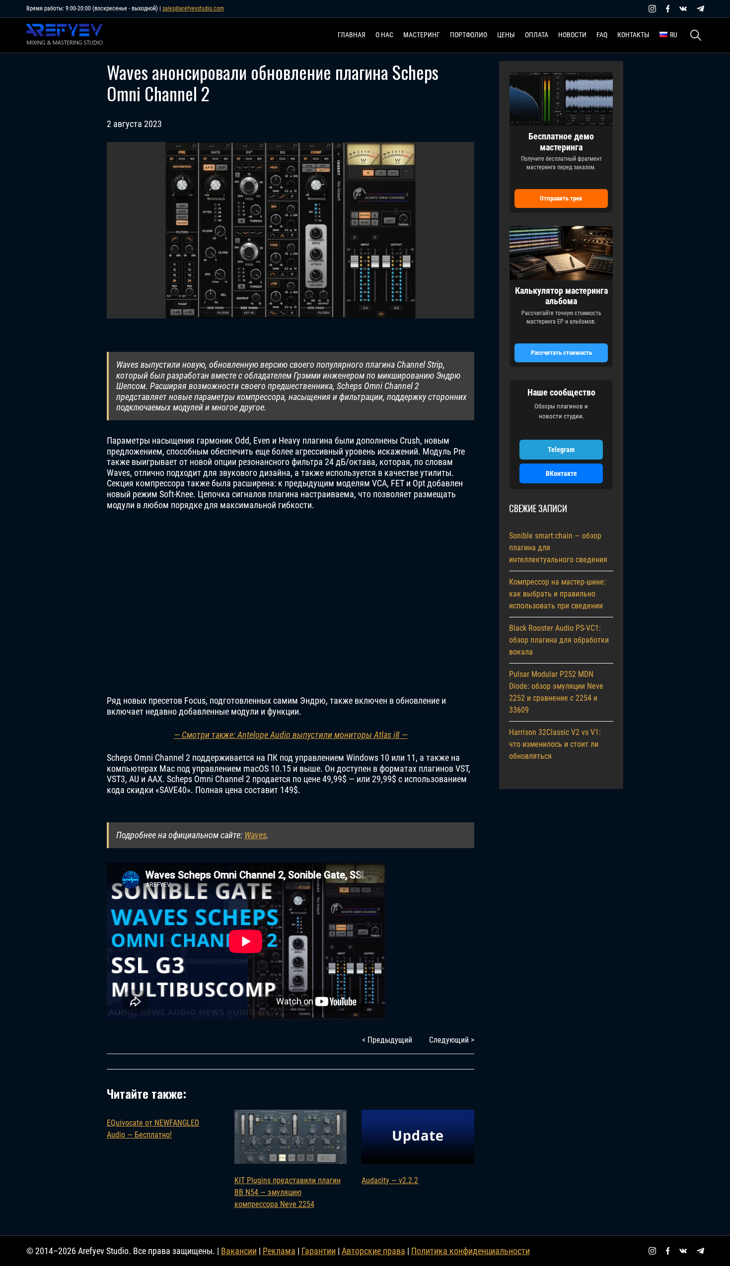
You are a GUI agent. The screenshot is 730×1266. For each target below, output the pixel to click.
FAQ (601, 35)
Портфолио (468, 35)
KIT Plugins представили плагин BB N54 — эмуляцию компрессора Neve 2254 (287, 1192)
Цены (506, 35)
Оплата (536, 35)
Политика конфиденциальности (470, 1251)
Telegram (561, 450)
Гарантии (318, 1251)
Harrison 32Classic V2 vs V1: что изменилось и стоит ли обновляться (555, 744)
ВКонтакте (561, 473)
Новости (572, 35)
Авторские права (373, 1251)
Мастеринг (421, 35)
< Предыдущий (387, 1040)
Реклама (279, 1251)
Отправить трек (561, 198)
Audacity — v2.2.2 (390, 1180)
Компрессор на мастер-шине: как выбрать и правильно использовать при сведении (557, 593)
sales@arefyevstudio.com (193, 8)
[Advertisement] (290, 602)
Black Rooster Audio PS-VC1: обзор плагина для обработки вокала (559, 640)
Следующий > (451, 1040)
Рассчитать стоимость (561, 352)
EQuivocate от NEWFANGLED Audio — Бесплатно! (153, 1128)
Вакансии (239, 1251)
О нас (384, 35)
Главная (351, 35)
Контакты (633, 35)
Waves (255, 835)
